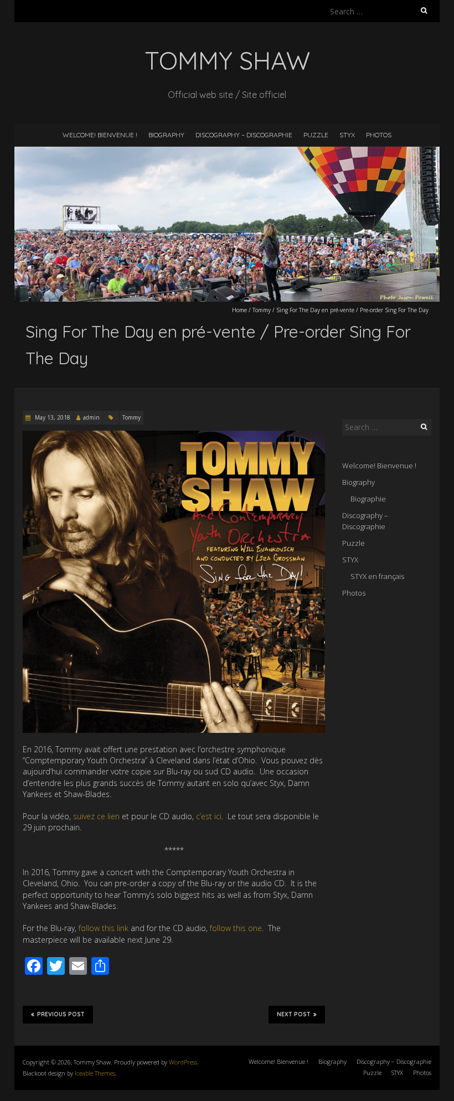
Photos (378, 135)
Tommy (261, 310)
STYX (347, 135)
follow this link (103, 928)
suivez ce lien (96, 816)
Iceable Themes (95, 1073)
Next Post (294, 1014)
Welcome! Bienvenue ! (100, 135)
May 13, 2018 (51, 417)
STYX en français (377, 576)
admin (91, 417)
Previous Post (61, 1014)
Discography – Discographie (243, 135)
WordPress (183, 1062)
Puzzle (315, 135)
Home (239, 310)
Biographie (368, 499)
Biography (166, 135)
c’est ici (208, 816)
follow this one (236, 928)
